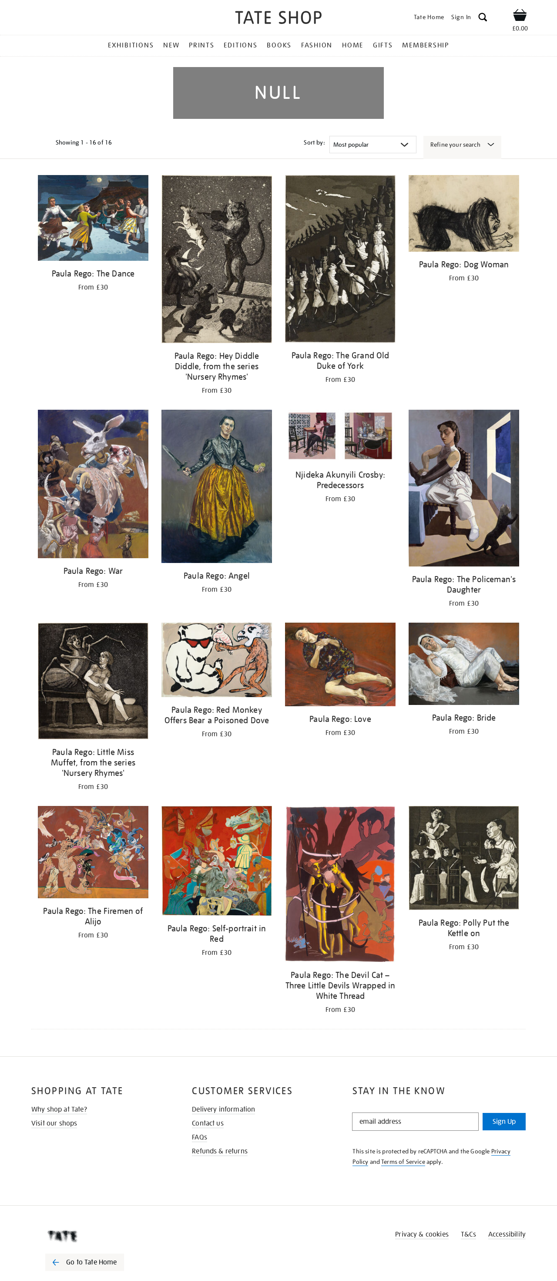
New (171, 45)
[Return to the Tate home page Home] (278, 19)
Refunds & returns (220, 1151)
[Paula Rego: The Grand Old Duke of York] (340, 260)
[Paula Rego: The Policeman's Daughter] (464, 489)
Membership (425, 45)
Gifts (383, 45)
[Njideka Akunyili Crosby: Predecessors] (340, 437)
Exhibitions (131, 45)
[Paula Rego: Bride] (464, 665)
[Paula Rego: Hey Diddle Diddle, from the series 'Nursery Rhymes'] (216, 260)
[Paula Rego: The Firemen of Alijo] (93, 853)
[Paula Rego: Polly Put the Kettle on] (464, 859)
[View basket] (520, 16)
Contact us (208, 1123)
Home (352, 45)
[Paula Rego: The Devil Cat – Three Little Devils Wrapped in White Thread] (340, 885)
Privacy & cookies (422, 1234)
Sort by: (314, 142)
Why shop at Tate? (59, 1109)
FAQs (199, 1137)
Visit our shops (54, 1123)
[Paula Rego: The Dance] (93, 219)
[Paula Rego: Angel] (216, 488)
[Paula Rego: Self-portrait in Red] (216, 862)
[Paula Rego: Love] (340, 666)
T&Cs (468, 1234)
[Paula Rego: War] (93, 485)
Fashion (316, 45)
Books (279, 45)
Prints (202, 45)
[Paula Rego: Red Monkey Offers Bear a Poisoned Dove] (216, 662)
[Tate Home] (100, 1236)
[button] (483, 18)
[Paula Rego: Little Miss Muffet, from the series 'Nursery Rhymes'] (93, 682)
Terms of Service (403, 1162)
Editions (240, 45)
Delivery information (223, 1109)
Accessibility (507, 1234)
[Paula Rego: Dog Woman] (464, 215)
